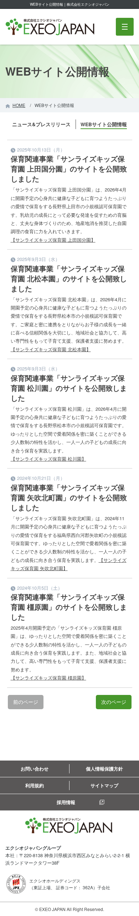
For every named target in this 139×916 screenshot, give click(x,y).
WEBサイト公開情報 (104, 124)
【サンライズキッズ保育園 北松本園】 (51, 349)
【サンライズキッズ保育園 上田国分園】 (53, 239)
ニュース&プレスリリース (41, 124)
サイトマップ (104, 785)
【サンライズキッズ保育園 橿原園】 (48, 677)
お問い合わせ (34, 768)
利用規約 (34, 785)
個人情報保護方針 (104, 768)
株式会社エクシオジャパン (50, 27)
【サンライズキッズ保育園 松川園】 (48, 458)
